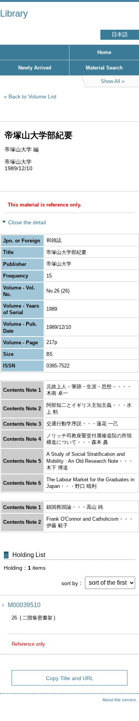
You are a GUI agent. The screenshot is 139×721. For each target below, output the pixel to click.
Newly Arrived (34, 68)
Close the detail (27, 222)
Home (104, 52)
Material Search (104, 68)
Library (14, 13)
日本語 (120, 34)
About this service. (119, 699)
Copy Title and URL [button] (69, 678)
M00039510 (24, 605)
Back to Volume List (32, 96)
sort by (69, 583)
